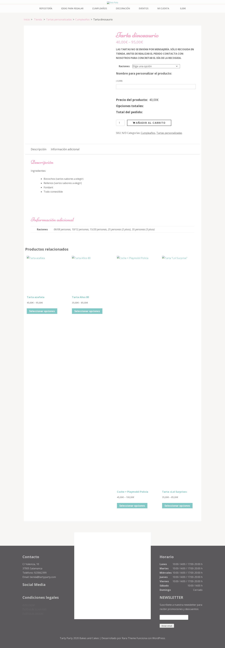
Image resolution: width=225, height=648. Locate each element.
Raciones (124, 66)
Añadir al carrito (151, 123)
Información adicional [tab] (65, 149)
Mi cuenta (163, 8)
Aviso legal (28, 604)
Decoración (123, 8)
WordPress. (158, 638)
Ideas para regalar (72, 8)
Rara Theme (129, 638)
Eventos (143, 8)
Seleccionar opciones (42, 311)
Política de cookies (32, 613)
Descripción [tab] (38, 149)
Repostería (45, 8)
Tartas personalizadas (169, 133)
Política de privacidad (34, 609)
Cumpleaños (99, 8)
